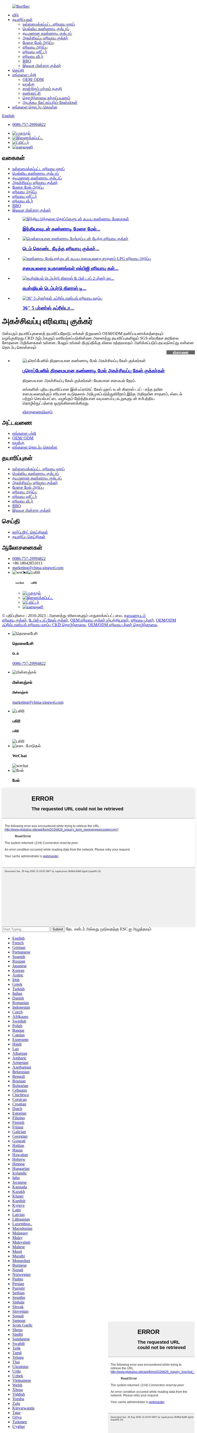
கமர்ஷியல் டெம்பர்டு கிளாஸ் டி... (54, 288)
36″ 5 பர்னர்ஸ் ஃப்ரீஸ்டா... (48, 308)
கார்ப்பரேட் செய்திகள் (30, 532)
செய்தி (18, 70)
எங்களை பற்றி (24, 75)
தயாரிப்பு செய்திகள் (28, 537)
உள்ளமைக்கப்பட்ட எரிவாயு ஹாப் (49, 24)
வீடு (15, 15)
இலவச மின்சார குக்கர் (42, 65)
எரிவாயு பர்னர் (142, 620)
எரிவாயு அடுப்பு (35, 47)
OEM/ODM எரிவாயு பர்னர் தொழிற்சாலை (122, 625)
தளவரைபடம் (135, 615)
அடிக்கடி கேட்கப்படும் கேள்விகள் (50, 102)
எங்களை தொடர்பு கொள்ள (34, 107)
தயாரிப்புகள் (22, 19)
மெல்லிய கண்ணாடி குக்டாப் (46, 29)
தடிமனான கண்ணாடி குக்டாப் (47, 33)
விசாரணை (181, 352)
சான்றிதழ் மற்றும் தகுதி (42, 88)
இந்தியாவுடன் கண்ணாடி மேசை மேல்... (61, 229)
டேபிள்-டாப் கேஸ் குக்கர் (48, 620)
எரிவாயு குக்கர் (14, 620)
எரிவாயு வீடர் (33, 56)
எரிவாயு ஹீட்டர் (35, 52)
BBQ (27, 61)
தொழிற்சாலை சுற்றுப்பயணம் (46, 98)
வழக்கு (29, 84)
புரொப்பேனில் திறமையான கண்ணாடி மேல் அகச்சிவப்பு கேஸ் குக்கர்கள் (94, 370)
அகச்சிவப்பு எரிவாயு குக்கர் (45, 38)
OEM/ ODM (33, 79)
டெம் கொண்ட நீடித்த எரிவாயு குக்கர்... (61, 248)
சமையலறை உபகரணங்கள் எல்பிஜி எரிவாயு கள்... (71, 268)
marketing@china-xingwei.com (37, 568)
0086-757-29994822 (29, 124)
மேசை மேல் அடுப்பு (38, 42)
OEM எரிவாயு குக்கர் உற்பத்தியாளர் (99, 620)
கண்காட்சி (32, 93)
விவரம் (47, 412)
